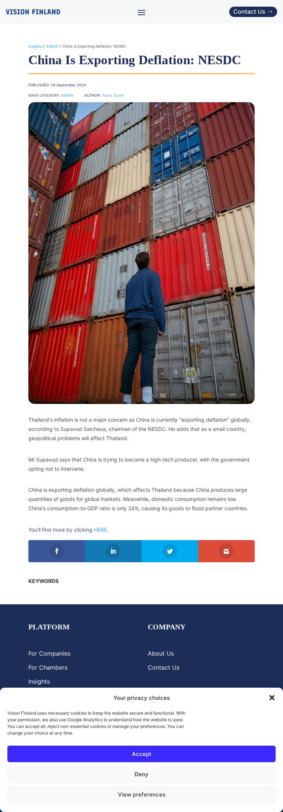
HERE (100, 529)
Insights (35, 46)
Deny (141, 774)
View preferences (141, 794)
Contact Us (249, 11)
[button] (272, 697)
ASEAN (52, 46)
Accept (141, 753)
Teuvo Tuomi (113, 95)
